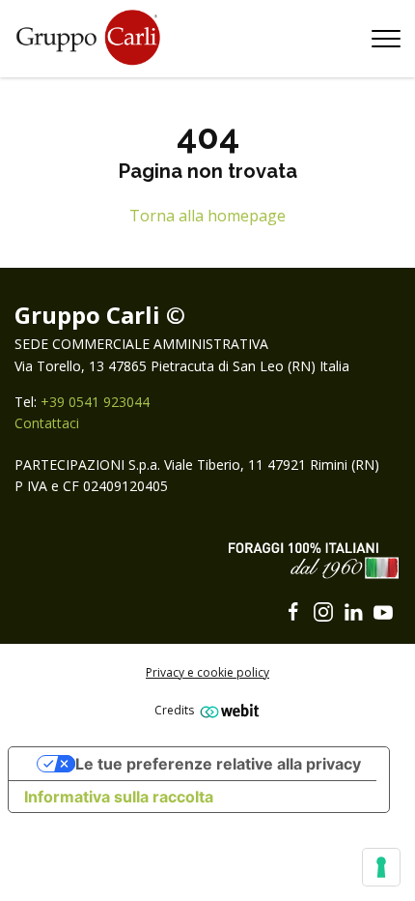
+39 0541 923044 (95, 401)
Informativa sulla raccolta (118, 796)
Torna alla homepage (207, 215)
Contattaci (46, 423)
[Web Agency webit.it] (227, 710)
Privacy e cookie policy (207, 672)
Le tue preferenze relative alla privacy (218, 763)
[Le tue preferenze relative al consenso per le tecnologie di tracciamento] (381, 867)
